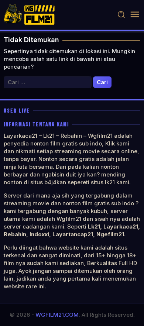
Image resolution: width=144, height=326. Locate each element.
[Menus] (134, 14)
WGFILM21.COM (57, 314)
